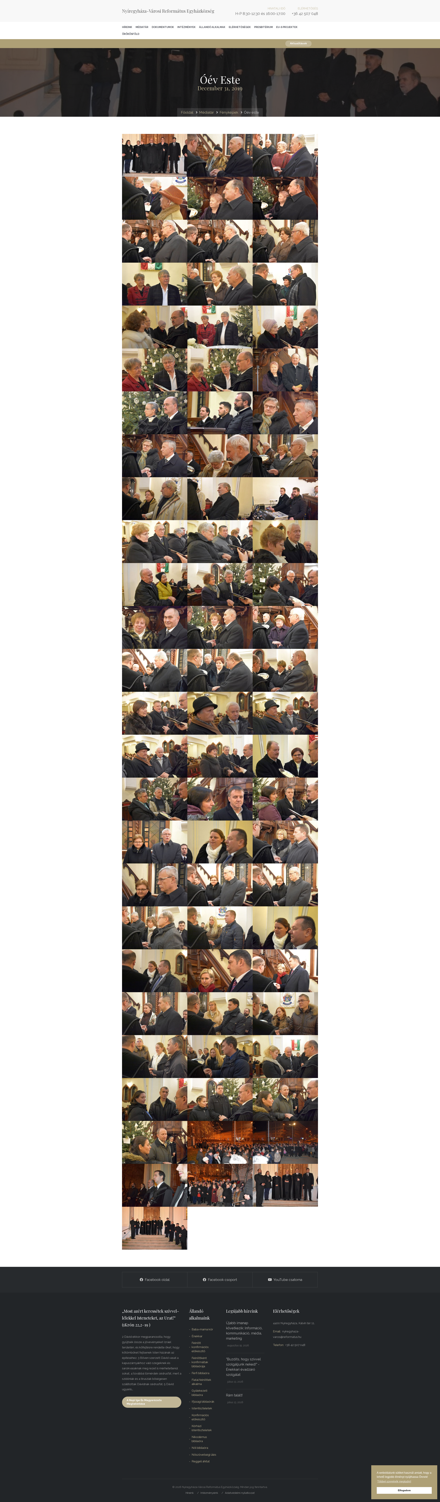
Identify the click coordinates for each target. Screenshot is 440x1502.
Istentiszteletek (202, 1408)
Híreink (127, 27)
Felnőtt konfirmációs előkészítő (200, 1347)
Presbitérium (263, 27)
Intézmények (186, 27)
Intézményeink (209, 1492)
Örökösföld (130, 33)
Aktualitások (298, 43)
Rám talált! (234, 1395)
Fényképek (229, 112)
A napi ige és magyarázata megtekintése (144, 1402)
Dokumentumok (163, 27)
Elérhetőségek (240, 27)
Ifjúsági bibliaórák (203, 1401)
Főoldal (187, 112)
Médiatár (142, 27)
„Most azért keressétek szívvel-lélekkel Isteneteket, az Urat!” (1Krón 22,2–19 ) (150, 1317)
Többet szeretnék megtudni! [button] (394, 1481)
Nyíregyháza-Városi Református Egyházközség (168, 11)
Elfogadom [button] (404, 1490)
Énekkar (197, 1336)
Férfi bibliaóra (200, 1373)
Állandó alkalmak (212, 27)
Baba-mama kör (202, 1329)
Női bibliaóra (200, 1447)
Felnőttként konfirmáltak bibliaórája (200, 1362)
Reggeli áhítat (201, 1461)
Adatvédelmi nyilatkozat (240, 1492)
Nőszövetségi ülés (204, 1454)
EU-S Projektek (287, 27)
